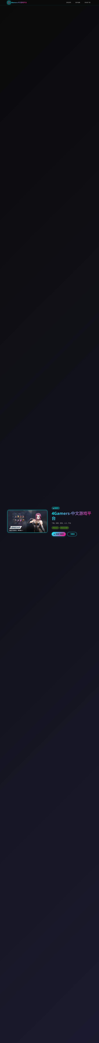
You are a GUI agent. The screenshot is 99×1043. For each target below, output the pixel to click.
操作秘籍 (77, 2)
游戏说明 (68, 2)
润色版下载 (87, 2)
